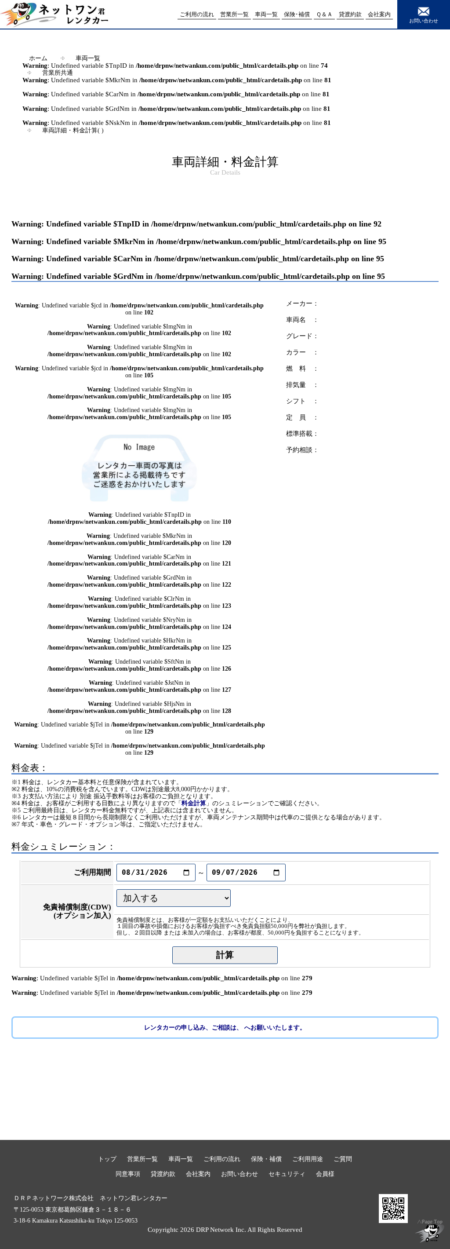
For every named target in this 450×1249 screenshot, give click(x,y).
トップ (107, 1158)
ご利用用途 (307, 1158)
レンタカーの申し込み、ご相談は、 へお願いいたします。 (225, 1027)
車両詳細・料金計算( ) (73, 130)
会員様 (325, 1173)
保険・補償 (266, 1158)
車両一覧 (88, 58)
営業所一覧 (142, 1158)
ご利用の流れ (221, 1158)
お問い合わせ (423, 20)
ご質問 (343, 1158)
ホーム (38, 58)
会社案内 (198, 1173)
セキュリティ (287, 1173)
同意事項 (128, 1173)
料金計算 (193, 803)
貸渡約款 (163, 1173)
